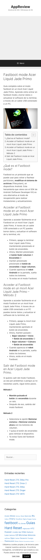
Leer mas (16, 556)
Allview (12, 516)
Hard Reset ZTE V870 (15, 494)
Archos (18, 516)
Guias (30, 523)
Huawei (8, 532)
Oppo (12, 538)
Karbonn (30, 532)
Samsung (9, 541)
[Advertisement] (20, 38)
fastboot (11, 523)
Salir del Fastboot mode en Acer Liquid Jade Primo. (20, 157)
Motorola (31, 535)
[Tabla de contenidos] (34, 135)
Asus (22, 516)
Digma (25, 519)
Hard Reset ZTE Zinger (15, 490)
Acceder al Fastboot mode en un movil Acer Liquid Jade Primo (21, 142)
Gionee (23, 523)
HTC (32, 528)
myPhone (7, 538)
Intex (24, 532)
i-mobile (15, 532)
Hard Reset (13, 528)
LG (16, 535)
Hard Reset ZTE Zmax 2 (16, 483)
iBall (19, 532)
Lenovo (12, 535)
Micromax (23, 535)
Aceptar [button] (26, 556)
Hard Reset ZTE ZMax (15, 487)
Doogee (29, 519)
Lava (7, 535)
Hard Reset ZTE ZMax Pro (16, 480)
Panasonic (23, 538)
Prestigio (30, 538)
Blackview (28, 516)
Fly (19, 523)
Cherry (12, 519)
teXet (32, 541)
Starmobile (26, 541)
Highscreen (26, 528)
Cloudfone (19, 519)
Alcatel (7, 516)
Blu (33, 516)
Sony (17, 541)
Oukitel (17, 538)
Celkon (7, 519)
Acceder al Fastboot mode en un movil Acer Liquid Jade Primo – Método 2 (21, 150)
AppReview (20, 7)
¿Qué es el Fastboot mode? (18, 138)
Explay (34, 519)
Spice (21, 541)
